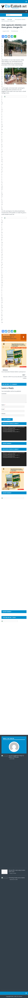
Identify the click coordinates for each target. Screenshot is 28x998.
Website (3, 413)
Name (3, 405)
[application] (14, 433)
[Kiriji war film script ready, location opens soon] (4, 873)
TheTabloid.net (14, 31)
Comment (3, 393)
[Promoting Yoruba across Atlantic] (4, 987)
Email (2, 409)
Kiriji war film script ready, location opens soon (17, 870)
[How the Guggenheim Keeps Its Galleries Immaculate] (4, 865)
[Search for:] (14, 15)
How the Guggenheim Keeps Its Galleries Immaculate (16, 756)
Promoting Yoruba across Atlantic (17, 877)
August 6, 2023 (6, 31)
